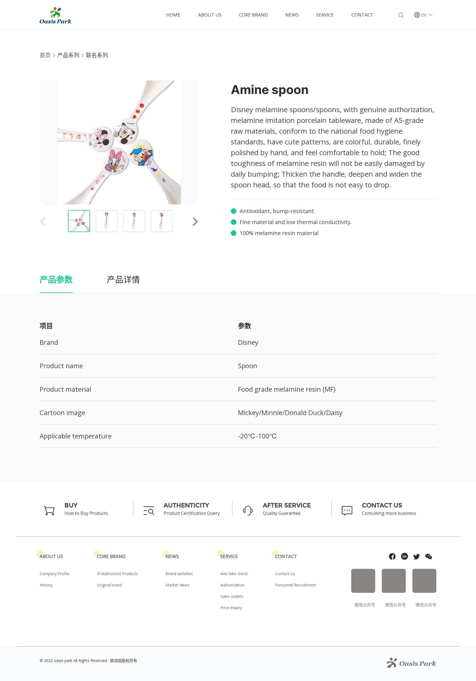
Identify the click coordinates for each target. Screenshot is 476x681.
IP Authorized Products (117, 573)
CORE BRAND (253, 15)
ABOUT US (209, 15)
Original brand (109, 585)
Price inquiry (231, 607)
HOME (173, 15)
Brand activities (179, 573)
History (46, 585)
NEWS (292, 15)
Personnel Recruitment (295, 585)
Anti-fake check (234, 573)
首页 (45, 55)
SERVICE (325, 15)
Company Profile (54, 573)
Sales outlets (231, 596)
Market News (178, 585)
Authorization (232, 585)
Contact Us (285, 573)
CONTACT (362, 15)
